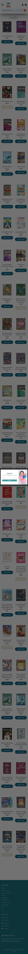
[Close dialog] (26, 470)
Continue (9, 480)
